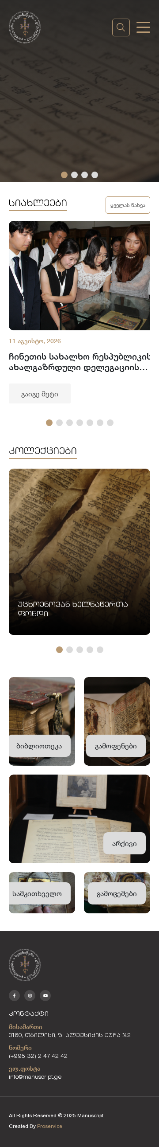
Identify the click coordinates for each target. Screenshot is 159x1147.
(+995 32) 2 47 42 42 (38, 1057)
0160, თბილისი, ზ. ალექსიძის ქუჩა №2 (70, 1036)
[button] (64, 175)
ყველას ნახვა (127, 204)
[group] (79, 552)
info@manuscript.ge (35, 1077)
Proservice (49, 1126)
